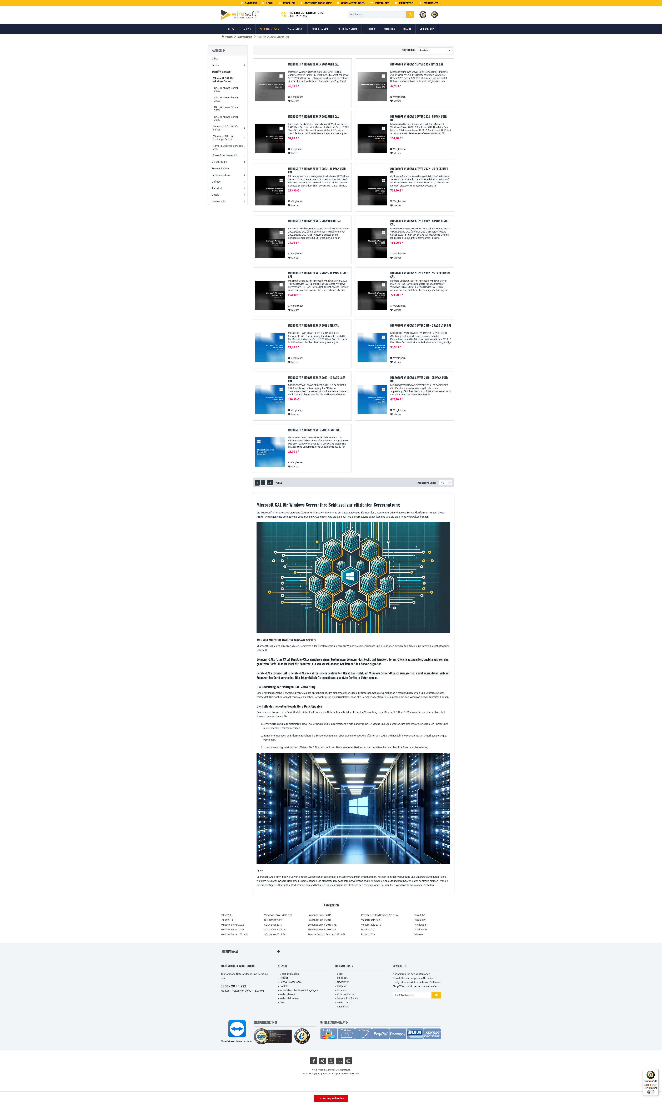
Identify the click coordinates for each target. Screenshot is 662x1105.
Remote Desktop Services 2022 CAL (327, 934)
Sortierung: (408, 50)
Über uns (342, 990)
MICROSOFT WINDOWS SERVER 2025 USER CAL (313, 64)
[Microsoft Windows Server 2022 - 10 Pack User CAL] (270, 191)
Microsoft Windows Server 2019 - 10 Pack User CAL (316, 379)
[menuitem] (379, 3)
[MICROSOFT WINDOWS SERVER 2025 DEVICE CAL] (372, 86)
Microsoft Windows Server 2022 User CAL (313, 117)
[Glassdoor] (331, 1060)
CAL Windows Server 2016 (226, 118)
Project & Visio (220, 168)
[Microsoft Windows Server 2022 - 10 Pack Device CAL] (270, 295)
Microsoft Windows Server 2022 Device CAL (314, 221)
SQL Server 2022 (273, 920)
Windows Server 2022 (232, 924)
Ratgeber (342, 986)
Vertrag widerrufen (333, 1098)
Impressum (343, 1006)
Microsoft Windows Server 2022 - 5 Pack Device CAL (419, 222)
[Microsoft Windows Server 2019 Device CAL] (270, 452)
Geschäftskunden (289, 973)
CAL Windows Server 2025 (226, 89)
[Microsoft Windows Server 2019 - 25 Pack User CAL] (372, 400)
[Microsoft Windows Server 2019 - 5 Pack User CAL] (372, 347)
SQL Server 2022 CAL (275, 929)
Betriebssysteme (221, 175)
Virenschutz (218, 201)
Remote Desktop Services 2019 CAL (380, 915)
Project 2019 (368, 934)
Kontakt (284, 986)
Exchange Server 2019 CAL (322, 924)
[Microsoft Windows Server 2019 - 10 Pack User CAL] (270, 400)
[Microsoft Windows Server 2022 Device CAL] (270, 243)
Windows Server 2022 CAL (235, 934)
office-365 (342, 977)
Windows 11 (421, 924)
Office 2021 (227, 915)
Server (215, 65)
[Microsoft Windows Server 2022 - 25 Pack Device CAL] (372, 295)
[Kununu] (339, 1060)
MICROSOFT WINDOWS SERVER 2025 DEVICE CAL (416, 64)
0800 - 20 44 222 (233, 986)
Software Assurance (291, 982)
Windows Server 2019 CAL (278, 915)
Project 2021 (368, 929)
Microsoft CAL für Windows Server (223, 80)
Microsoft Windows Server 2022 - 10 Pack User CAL (317, 170)
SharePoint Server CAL (226, 155)
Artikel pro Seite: (427, 482)
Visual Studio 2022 (371, 920)
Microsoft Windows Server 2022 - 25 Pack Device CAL (420, 274)
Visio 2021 (420, 915)
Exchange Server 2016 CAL (322, 929)
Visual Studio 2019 (371, 924)
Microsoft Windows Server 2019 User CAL (313, 325)
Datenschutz (344, 1002)
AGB (282, 1002)
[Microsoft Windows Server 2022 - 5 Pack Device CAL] (372, 243)
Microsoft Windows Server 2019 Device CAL (314, 430)
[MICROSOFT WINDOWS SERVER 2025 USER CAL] (270, 86)
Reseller (284, 977)
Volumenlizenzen (346, 994)
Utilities (216, 181)
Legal (340, 973)
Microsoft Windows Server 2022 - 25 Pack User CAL (419, 170)
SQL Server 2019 (273, 924)
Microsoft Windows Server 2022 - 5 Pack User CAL (418, 118)
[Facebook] (313, 1060)
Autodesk (217, 188)
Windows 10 (421, 929)
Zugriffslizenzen (221, 71)
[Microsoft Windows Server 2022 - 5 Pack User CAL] (372, 138)
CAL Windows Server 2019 (226, 109)
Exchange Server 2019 (320, 915)
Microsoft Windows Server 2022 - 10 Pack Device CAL (318, 274)
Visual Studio (219, 162)
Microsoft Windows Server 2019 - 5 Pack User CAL (420, 325)
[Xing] (322, 1060)
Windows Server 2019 (232, 929)
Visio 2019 (420, 920)
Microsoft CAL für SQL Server (226, 128)
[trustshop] (302, 1036)
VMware (418, 934)
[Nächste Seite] (263, 483)
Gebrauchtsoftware (347, 998)
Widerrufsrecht (288, 994)
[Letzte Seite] (270, 483)
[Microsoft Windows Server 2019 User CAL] (270, 347)
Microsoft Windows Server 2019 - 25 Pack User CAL (419, 379)
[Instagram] (348, 1060)
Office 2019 (227, 920)
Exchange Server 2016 (320, 920)
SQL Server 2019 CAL (275, 934)
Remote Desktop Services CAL (228, 147)
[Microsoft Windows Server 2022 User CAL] (270, 138)
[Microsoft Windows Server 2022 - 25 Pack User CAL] (372, 191)
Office (215, 58)
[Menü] (656, 1071)
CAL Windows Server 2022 (226, 99)
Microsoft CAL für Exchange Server (223, 138)
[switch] (650, 1092)
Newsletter (343, 982)
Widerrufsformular (289, 998)
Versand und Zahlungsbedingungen (299, 990)
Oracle (215, 194)
